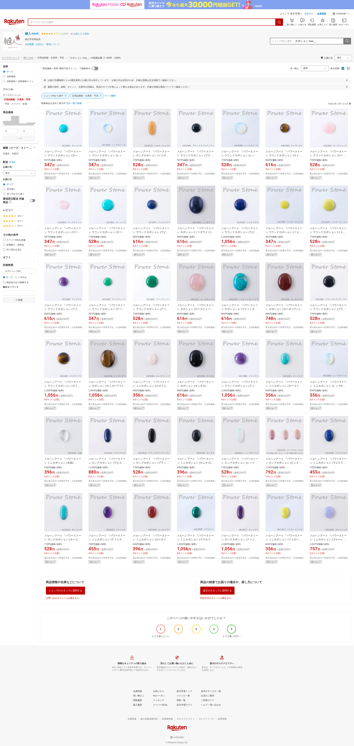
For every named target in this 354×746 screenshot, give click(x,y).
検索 (20, 138)
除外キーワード (10, 287)
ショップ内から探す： (283, 41)
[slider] (3, 125)
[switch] (32, 200)
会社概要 (29, 44)
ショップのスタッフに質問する (65, 590)
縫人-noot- (32, 33)
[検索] (279, 22)
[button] (341, 14)
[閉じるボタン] (346, 80)
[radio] (4, 71)
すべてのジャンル (12, 95)
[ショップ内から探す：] (347, 41)
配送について (53, 44)
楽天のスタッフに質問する (217, 590)
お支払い (40, 44)
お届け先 (7, 167)
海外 (13, 162)
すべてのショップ (11, 57)
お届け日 (7, 179)
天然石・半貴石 (10, 153)
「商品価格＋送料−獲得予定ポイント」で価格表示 (65, 68)
